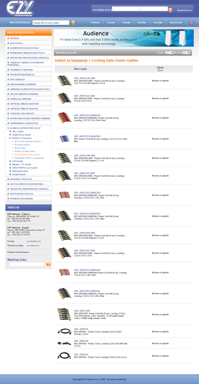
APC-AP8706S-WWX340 (87, 270)
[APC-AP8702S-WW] (64, 103)
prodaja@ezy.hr (34, 241)
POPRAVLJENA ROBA (21, 198)
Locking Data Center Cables (27, 154)
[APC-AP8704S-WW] (64, 181)
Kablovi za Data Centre (25, 151)
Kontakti (158, 22)
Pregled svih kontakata (18, 252)
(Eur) (160, 69)
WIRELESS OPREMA (20, 99)
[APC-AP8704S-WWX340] (64, 202)
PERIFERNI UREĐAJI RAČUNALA (27, 53)
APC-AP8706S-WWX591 (87, 291)
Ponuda (126, 22)
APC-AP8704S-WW (84, 173)
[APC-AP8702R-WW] (64, 85)
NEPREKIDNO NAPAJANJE (23, 123)
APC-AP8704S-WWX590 (87, 213)
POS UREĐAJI (17, 79)
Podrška (142, 22)
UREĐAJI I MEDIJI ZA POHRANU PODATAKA (25, 63)
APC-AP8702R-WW (84, 78)
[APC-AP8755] (64, 334)
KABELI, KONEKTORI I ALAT (25, 128)
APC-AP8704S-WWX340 (87, 192)
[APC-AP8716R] (64, 321)
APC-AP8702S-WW (84, 96)
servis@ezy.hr (33, 245)
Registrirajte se (184, 10)
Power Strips (20, 148)
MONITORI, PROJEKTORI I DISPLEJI (29, 58)
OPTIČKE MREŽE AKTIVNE (24, 104)
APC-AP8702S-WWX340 (87, 115)
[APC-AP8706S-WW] (64, 258)
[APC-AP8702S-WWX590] (64, 145)
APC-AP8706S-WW (84, 250)
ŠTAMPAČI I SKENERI (21, 70)
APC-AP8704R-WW (84, 155)
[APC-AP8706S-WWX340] (64, 279)
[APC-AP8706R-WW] (64, 240)
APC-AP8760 (81, 354)
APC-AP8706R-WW (84, 233)
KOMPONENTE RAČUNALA (24, 48)
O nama (111, 22)
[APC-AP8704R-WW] (64, 163)
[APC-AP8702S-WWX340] (64, 124)
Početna (95, 22)
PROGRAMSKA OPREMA (22, 84)
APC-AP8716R (82, 311)
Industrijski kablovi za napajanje (29, 158)
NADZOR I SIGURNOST (21, 113)
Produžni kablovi (22, 144)
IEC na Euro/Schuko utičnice (28, 141)
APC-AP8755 (81, 329)
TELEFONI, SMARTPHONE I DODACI (28, 189)
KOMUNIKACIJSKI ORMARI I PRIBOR (29, 118)
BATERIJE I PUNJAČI (20, 179)
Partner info (176, 22)
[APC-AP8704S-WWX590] (64, 223)
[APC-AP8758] (64, 345)
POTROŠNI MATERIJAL (22, 74)
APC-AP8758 (81, 341)
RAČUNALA (16, 43)
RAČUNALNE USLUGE (21, 194)
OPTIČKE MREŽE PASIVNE (23, 108)
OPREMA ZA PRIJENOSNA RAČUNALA (29, 89)
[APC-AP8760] (64, 359)
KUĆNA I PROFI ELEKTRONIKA (26, 184)
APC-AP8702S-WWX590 (87, 136)
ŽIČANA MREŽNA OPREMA (23, 94)
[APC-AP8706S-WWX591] (64, 300)
